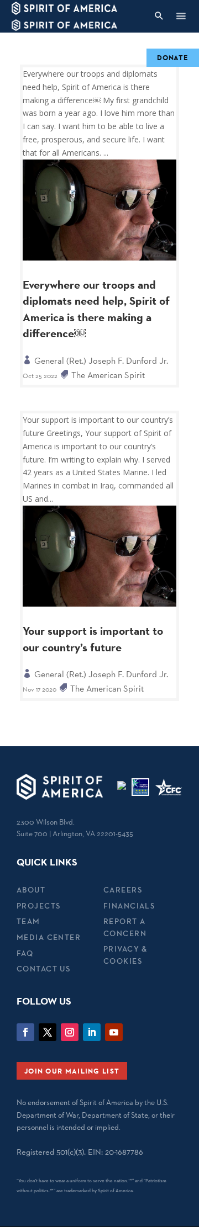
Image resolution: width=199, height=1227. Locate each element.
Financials (129, 906)
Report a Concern (124, 927)
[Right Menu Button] (180, 16)
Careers (122, 890)
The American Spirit (108, 375)
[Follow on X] (47, 1032)
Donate (172, 57)
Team (28, 921)
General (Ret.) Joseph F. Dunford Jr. (101, 360)
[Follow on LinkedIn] (92, 1032)
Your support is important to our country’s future (93, 639)
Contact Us (43, 969)
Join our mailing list (71, 1071)
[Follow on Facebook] (25, 1032)
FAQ (25, 953)
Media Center (49, 937)
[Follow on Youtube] (114, 1032)
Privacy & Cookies (125, 954)
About (31, 890)
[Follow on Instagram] (69, 1032)
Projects (38, 906)
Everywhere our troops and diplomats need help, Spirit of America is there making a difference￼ (96, 309)
